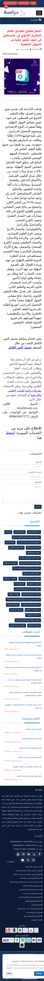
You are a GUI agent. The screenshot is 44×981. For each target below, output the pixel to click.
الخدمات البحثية (34, 625)
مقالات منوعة (14, 594)
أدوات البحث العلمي (16, 548)
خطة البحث (10, 542)
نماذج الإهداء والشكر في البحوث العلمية (27, 767)
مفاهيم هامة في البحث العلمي (28, 542)
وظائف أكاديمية (12, 605)
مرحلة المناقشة (33, 532)
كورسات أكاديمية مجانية (31, 594)
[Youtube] (18, 854)
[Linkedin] (28, 854)
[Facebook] (39, 854)
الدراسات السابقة (33, 548)
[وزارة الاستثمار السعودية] (36, 930)
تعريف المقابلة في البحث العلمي (30, 748)
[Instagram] (23, 854)
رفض (9, 974)
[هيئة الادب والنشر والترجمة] (11, 930)
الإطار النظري (19, 532)
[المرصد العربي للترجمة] (25, 930)
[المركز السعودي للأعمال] (31, 930)
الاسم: (39, 462)
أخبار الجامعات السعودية (30, 605)
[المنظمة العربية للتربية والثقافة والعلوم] (20, 930)
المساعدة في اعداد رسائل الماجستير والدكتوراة (23, 599)
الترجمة (8, 532)
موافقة (39, 974)
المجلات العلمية (10, 579)
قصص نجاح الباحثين (17, 625)
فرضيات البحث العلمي (34, 729)
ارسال (38, 507)
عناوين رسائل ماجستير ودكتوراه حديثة (26, 537)
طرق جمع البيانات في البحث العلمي (29, 776)
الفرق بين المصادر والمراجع (32, 739)
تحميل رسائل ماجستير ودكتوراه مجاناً (26, 568)
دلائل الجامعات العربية (31, 573)
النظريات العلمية (10, 563)
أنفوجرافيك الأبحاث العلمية (30, 563)
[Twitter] (34, 854)
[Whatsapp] (33, 860)
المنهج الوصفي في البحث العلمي (30, 757)
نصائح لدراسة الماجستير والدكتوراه (27, 589)
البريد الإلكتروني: (35, 472)
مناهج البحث (19, 584)
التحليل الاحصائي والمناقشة (29, 579)
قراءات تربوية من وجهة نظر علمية (27, 620)
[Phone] (28, 860)
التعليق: (38, 482)
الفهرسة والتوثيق (33, 553)
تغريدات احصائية (16, 610)
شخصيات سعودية (32, 610)
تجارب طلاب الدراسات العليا (29, 558)
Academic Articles (33, 615)
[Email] (22, 860)
